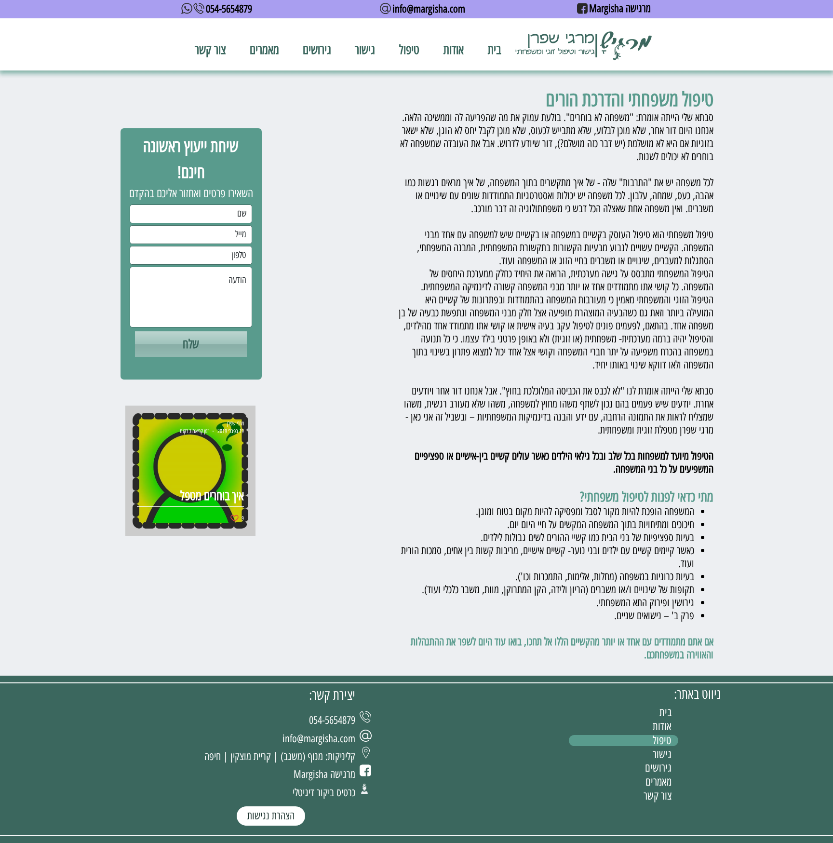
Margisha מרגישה (620, 8)
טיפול (662, 740)
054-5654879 (229, 8)
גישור (662, 754)
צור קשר (658, 796)
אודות (662, 726)
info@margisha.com (428, 8)
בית (665, 712)
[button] (409, 50)
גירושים (658, 768)
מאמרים (658, 782)
